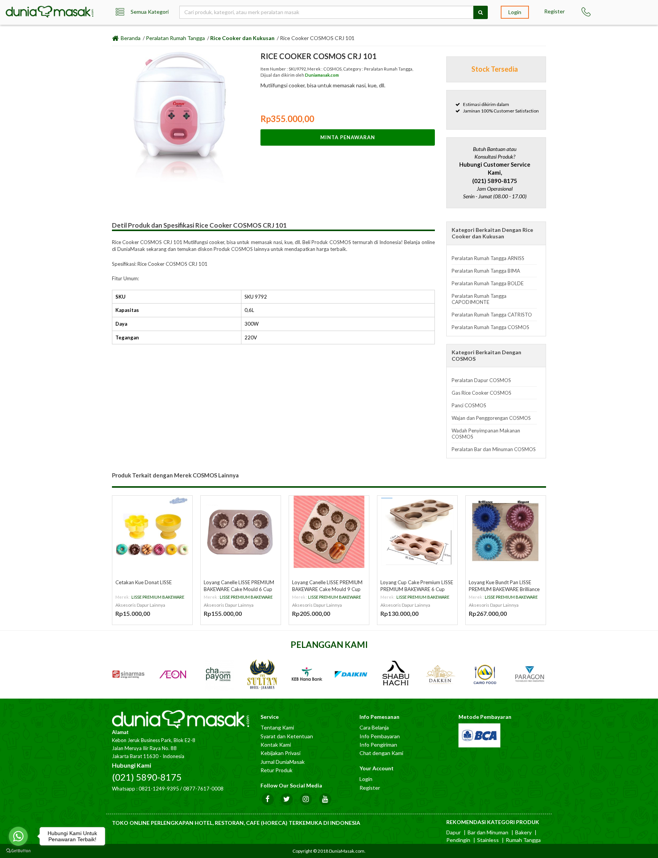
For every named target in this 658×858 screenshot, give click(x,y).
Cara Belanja (374, 727)
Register (554, 11)
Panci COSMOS (469, 405)
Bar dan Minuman (488, 832)
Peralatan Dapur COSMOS (481, 380)
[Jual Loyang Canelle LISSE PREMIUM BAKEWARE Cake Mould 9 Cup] (329, 532)
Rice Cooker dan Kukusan (242, 38)
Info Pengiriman (378, 744)
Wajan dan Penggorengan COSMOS (491, 418)
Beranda (130, 38)
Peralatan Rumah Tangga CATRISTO (492, 315)
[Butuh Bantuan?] (589, 11)
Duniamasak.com (322, 74)
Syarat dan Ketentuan (286, 736)
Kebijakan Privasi (280, 753)
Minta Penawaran (347, 137)
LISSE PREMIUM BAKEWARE (157, 596)
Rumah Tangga (523, 840)
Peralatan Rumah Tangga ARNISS (488, 258)
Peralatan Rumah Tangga (175, 38)
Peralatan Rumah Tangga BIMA (486, 271)
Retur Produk (276, 770)
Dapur (453, 832)
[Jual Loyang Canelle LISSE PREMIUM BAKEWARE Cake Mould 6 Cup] (240, 532)
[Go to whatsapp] (18, 836)
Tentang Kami (277, 727)
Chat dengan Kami (381, 753)
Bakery (523, 832)
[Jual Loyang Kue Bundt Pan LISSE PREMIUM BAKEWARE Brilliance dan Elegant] (506, 532)
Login (514, 12)
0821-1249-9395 (159, 789)
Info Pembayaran (379, 736)
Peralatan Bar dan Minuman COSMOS (494, 449)
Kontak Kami (275, 744)
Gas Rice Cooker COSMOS (481, 393)
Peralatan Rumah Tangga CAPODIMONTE (479, 299)
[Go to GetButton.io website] (18, 850)
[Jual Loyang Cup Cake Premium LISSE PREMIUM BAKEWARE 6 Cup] (417, 532)
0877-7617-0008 (203, 789)
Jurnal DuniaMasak (282, 761)
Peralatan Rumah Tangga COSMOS (490, 327)
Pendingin (458, 840)
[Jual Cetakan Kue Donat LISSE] (152, 532)
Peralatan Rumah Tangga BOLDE (488, 283)
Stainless (488, 840)
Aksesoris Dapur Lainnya (140, 605)
